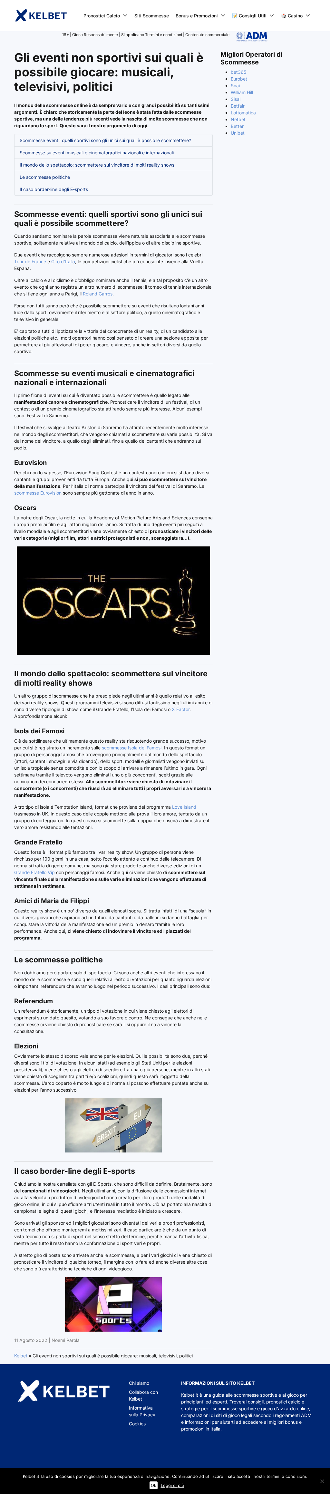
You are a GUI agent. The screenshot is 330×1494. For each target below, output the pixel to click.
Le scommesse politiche (45, 177)
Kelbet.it (189, 1395)
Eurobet (239, 79)
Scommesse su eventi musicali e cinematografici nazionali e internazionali (97, 152)
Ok (153, 1485)
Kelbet (20, 1355)
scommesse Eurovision (38, 493)
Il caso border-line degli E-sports (54, 189)
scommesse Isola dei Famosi (131, 747)
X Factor (180, 709)
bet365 (238, 72)
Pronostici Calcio (101, 15)
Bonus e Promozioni (197, 15)
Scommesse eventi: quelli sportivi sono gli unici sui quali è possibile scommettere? (105, 140)
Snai (235, 85)
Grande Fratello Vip (34, 872)
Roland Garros (97, 293)
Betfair (238, 106)
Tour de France (30, 261)
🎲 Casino (292, 15)
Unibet (238, 133)
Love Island (184, 807)
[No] (322, 1481)
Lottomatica (243, 112)
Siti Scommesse (151, 15)
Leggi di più (172, 1485)
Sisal (235, 99)
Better (237, 126)
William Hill (242, 92)
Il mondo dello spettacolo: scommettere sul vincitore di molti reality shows (97, 165)
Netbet (238, 119)
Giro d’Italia (63, 261)
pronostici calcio (283, 1401)
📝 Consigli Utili (249, 15)
